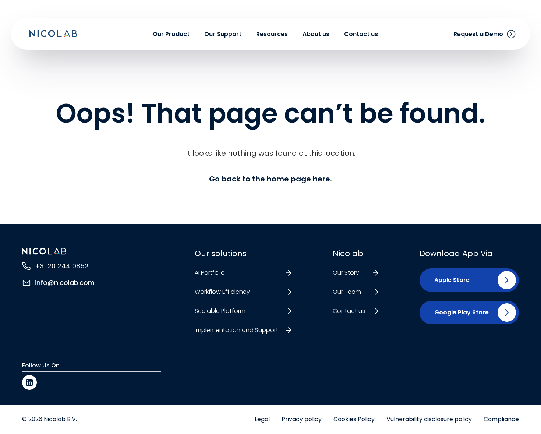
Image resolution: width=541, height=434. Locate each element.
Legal (262, 419)
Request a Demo (478, 34)
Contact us (361, 34)
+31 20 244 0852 (62, 266)
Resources (272, 34)
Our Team (347, 291)
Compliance (501, 419)
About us (316, 34)
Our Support (222, 34)
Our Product (171, 34)
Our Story (346, 272)
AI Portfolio (210, 272)
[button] (449, 280)
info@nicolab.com (65, 282)
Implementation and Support (236, 330)
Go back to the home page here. (270, 179)
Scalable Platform (220, 311)
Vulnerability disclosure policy (429, 419)
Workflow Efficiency (222, 291)
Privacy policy (302, 419)
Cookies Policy (354, 419)
